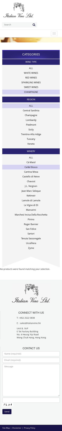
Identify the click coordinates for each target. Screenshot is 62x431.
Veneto (31, 143)
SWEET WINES (31, 87)
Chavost (31, 181)
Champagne (31, 115)
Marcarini (31, 209)
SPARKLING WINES (31, 82)
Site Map (6, 428)
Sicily (31, 129)
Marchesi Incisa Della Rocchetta (31, 214)
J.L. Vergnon (31, 185)
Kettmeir (31, 195)
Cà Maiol (31, 162)
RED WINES (31, 77)
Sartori (31, 233)
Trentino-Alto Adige (31, 134)
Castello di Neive (31, 176)
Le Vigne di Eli (31, 205)
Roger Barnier (31, 224)
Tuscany (31, 138)
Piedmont (31, 124)
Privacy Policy (29, 428)
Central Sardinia (31, 110)
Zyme (31, 247)
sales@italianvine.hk (30, 323)
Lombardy (31, 119)
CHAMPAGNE (31, 91)
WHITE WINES (31, 72)
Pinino (31, 219)
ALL (31, 68)
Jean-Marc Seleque (31, 190)
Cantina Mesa (31, 171)
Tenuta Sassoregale (31, 238)
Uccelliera (31, 243)
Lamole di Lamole (31, 200)
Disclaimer (16, 428)
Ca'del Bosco (31, 167)
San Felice (31, 228)
